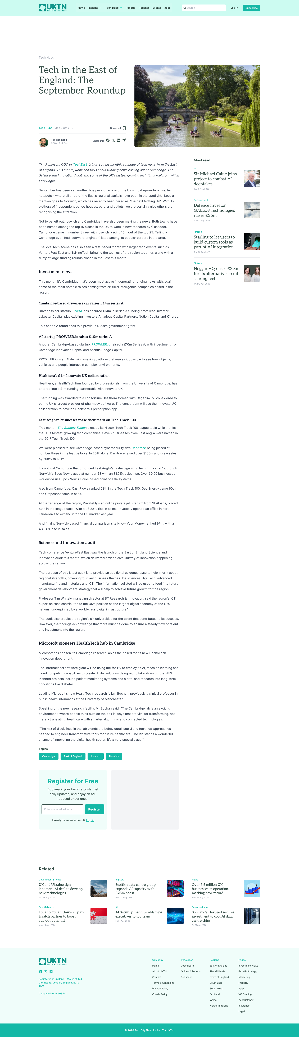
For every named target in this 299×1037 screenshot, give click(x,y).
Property (243, 982)
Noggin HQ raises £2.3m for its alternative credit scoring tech (216, 273)
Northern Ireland (219, 1005)
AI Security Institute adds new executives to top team (138, 914)
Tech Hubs (112, 7)
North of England (219, 977)
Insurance (244, 1005)
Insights (93, 7)
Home (155, 965)
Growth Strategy (247, 971)
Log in (234, 7)
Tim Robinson (59, 139)
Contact (156, 977)
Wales (213, 999)
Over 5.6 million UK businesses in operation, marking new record (210, 889)
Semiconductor (200, 907)
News (81, 7)
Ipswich (95, 756)
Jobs (167, 7)
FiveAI (77, 311)
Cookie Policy (159, 994)
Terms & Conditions (163, 982)
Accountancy (245, 999)
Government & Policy (50, 879)
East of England (73, 756)
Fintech (198, 231)
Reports (130, 7)
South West (216, 988)
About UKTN (159, 971)
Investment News (248, 965)
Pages (242, 959)
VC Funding (245, 994)
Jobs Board (187, 965)
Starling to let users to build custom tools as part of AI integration (214, 242)
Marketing (244, 977)
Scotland (215, 994)
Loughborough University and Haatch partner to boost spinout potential (62, 916)
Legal (241, 1011)
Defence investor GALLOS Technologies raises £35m (214, 210)
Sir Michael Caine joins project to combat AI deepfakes (215, 179)
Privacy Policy (160, 988)
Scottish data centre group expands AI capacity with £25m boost (135, 889)
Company (157, 959)
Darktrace (139, 448)
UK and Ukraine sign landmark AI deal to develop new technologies (61, 889)
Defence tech (201, 200)
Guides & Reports (191, 971)
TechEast (80, 164)
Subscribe (252, 7)
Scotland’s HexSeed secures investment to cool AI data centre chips (213, 916)
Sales (241, 988)
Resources (187, 959)
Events (156, 7)
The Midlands (217, 971)
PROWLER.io (101, 344)
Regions (214, 959)
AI (195, 168)
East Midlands (46, 907)
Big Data (119, 879)
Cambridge (48, 756)
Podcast (144, 7)
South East (216, 982)
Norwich (114, 756)
